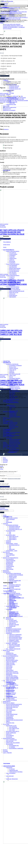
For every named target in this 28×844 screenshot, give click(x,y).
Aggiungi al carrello (5, 75)
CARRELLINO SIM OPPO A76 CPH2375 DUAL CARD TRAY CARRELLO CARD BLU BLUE (11, 332)
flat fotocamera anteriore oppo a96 (11, 96)
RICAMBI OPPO (7, 7)
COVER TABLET (10, 715)
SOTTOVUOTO (9, 681)
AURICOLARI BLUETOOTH (12, 705)
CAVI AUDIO (12, 599)
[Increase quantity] (9, 74)
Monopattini (6, 588)
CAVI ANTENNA (13, 727)
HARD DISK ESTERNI (14, 646)
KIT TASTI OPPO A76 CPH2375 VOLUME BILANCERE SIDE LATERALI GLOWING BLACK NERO (13, 282)
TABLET (8, 721)
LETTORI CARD (13, 582)
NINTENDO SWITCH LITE (15, 529)
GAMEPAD (11, 579)
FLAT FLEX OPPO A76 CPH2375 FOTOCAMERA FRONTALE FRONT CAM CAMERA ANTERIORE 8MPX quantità (13, 73)
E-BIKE (8, 651)
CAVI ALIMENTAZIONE (15, 597)
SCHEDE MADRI (13, 614)
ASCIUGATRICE (10, 559)
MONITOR (8, 617)
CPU (10, 610)
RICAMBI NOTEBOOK (11, 700)
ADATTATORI (9, 516)
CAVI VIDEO (12, 604)
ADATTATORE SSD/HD (14, 593)
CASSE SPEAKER (10, 519)
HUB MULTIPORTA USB (15, 580)
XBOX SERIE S (12, 538)
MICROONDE (9, 563)
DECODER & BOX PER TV (12, 731)
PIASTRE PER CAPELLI (11, 676)
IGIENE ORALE (9, 670)
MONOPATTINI (9, 653)
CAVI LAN (11, 602)
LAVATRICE (9, 567)
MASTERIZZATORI (13, 613)
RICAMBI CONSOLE (11, 693)
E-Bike (5, 585)
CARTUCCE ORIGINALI (14, 636)
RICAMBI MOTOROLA (11, 697)
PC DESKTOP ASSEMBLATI (13, 630)
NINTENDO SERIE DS (14, 526)
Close (1, 466)
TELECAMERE (9, 744)
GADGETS (8, 542)
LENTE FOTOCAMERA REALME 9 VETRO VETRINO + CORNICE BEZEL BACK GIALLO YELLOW (13, 21)
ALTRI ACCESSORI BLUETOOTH (14, 704)
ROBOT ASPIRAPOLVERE (12, 678)
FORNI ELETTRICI (10, 664)
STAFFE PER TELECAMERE (13, 742)
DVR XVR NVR (9, 741)
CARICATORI (9, 708)
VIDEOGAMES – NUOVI (12, 543)
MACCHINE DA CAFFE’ (12, 671)
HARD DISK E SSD (13, 612)
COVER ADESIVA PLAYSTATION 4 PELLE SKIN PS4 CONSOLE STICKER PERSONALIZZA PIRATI (13, 15)
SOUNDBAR (9, 522)
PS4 (10, 532)
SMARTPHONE (10, 718)
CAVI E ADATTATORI (11, 592)
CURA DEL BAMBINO (11, 661)
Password (3, 475)
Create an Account (5, 486)
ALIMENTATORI (13, 607)
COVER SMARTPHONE (11, 714)
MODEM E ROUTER (14, 624)
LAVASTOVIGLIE (10, 566)
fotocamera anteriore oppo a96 (8, 100)
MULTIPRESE (9, 553)
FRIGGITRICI (9, 666)
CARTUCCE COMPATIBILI (15, 634)
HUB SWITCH (12, 623)
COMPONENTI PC (10, 606)
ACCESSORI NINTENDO (12, 525)
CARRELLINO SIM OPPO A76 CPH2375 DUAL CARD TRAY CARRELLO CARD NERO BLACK (12, 383)
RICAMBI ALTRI (10, 688)
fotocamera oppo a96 (11, 102)
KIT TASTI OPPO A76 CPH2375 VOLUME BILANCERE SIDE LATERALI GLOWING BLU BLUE (12, 232)
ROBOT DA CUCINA (11, 680)
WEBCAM (11, 590)
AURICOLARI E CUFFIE (12, 518)
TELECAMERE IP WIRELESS (16, 748)
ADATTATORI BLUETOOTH (15, 594)
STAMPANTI (9, 633)
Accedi (2, 481)
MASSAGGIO (9, 674)
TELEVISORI (9, 737)
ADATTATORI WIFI (13, 621)
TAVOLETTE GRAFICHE (14, 589)
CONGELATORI (9, 562)
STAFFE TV (8, 734)
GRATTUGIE (9, 668)
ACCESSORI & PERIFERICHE (13, 573)
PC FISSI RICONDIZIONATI (13, 631)
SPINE (7, 556)
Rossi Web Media (12, 452)
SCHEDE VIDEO (13, 616)
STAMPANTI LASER (14, 640)
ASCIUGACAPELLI (10, 657)
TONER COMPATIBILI (14, 641)
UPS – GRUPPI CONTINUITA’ (13, 649)
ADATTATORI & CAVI (11, 725)
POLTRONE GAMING (14, 586)
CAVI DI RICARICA (10, 710)
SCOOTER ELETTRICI (11, 654)
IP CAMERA (12, 747)
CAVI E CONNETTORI (11, 740)
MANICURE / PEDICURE (12, 673)
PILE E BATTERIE (10, 555)
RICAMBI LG (9, 695)
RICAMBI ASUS (10, 691)
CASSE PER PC (13, 577)
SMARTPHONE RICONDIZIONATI (14, 720)
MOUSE (11, 583)
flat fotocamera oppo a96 (17, 99)
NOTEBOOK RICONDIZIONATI (13, 629)
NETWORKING (9, 619)
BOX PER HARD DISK (14, 644)
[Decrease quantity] (0, 502)
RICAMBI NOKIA (10, 698)
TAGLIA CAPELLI (10, 684)
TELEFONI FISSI (10, 722)
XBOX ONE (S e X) (13, 536)
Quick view (3, 227)
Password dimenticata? (14, 478)
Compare (2, 94)
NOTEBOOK (9, 627)
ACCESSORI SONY (10, 530)
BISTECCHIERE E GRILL (12, 660)
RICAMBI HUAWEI (10, 694)
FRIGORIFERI (9, 565)
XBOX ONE (12, 549)
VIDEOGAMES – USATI (11, 550)
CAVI (7, 520)
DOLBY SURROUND (11, 732)
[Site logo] (6, 1)
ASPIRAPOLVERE (10, 658)
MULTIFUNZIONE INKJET (15, 637)
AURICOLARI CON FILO (12, 707)
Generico (6, 129)
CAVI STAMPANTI (13, 603)
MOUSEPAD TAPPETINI (15, 584)
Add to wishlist (4, 93)
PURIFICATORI (9, 569)
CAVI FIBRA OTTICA (14, 728)
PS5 (10, 533)
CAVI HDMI (12, 730)
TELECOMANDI (10, 735)
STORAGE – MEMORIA (11, 643)
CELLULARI (9, 711)
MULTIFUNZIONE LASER (15, 639)
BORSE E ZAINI (13, 576)
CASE (10, 609)
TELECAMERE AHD (14, 745)
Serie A (13, 7)
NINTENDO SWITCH (14, 528)
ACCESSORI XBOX (10, 535)
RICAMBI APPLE (10, 690)
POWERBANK (9, 717)
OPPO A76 (17, 7)
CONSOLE (8, 540)
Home (1, 7)
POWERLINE (12, 626)
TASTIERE (11, 587)
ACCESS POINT (13, 620)
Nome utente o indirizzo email (9, 471)
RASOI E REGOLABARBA (12, 677)
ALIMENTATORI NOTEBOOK (16, 575)
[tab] (6, 106)
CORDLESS (9, 713)
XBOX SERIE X (12, 539)
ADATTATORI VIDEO (14, 596)
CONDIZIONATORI (10, 560)
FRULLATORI (9, 667)
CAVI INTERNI (12, 600)
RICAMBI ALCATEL (10, 687)
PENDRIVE (11, 647)
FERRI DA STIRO (10, 663)
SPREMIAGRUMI (10, 683)
